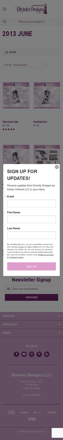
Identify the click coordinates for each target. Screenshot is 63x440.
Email (10, 196)
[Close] (57, 167)
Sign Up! (31, 266)
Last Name (13, 228)
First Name (13, 212)
